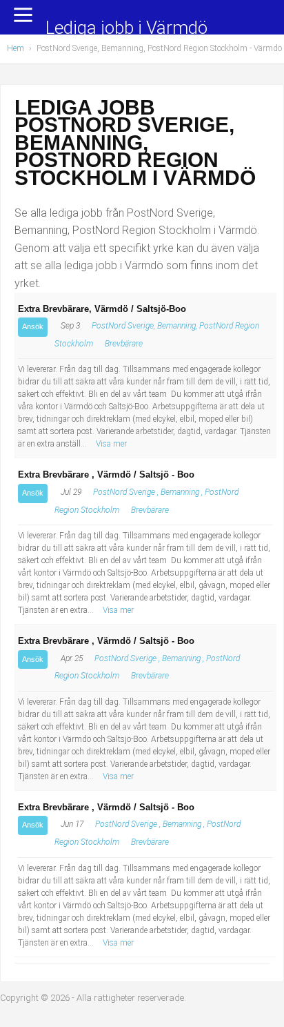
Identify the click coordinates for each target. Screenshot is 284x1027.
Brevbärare (124, 344)
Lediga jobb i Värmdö (126, 28)
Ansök (32, 326)
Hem (15, 48)
